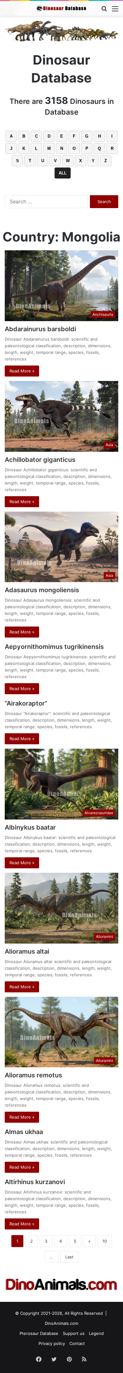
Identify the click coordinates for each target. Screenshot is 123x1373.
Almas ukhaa (24, 1132)
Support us (74, 1333)
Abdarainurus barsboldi (40, 329)
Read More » (21, 370)
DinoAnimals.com (61, 1323)
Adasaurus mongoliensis (42, 590)
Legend (96, 1333)
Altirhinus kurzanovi (35, 1182)
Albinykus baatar (30, 827)
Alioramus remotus (33, 1075)
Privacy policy (51, 1343)
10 (104, 1241)
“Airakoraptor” (26, 703)
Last (69, 1256)
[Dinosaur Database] (61, 8)
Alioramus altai (27, 951)
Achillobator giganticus (40, 459)
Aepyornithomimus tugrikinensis (54, 646)
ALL (63, 173)
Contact (77, 1343)
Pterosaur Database (39, 1333)
